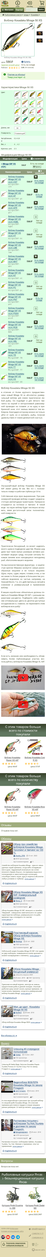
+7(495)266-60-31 (37, 1237)
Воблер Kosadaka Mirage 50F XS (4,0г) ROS (16, 325)
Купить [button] (27, 61)
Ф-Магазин (14, 1228)
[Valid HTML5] (33, 1244)
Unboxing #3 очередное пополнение (26, 1050)
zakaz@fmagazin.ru (38, 1229)
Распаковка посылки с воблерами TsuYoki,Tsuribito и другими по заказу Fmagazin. (29, 1125)
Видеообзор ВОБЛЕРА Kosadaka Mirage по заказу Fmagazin (28, 1085)
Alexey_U (18, 901)
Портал (19, 9)
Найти (41, 9)
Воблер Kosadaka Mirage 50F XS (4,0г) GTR (16, 205)
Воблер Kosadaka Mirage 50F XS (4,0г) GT (16, 193)
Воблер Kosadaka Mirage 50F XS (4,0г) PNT (16, 297)
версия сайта (40, 1250)
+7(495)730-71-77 (37, 1233)
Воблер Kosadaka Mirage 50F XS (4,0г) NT (16, 273)
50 (17, 128)
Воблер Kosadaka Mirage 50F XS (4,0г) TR (16, 352)
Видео (5, 1043)
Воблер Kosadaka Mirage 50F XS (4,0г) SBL (16, 338)
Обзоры (6, 838)
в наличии (38, 158)
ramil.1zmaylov (20, 1091)
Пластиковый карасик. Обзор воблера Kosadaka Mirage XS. (28, 935)
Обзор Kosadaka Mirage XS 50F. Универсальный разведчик (28, 894)
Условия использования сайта (12, 1231)
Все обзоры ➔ (9, 1035)
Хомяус (18, 1055)
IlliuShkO (18, 1012)
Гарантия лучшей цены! (10, 65)
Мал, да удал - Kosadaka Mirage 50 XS (27, 1008)
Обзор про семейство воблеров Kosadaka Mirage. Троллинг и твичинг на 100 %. (28, 848)
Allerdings (18, 941)
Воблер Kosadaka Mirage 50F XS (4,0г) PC (16, 285)
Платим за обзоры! (16, 74)
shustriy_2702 (20, 855)
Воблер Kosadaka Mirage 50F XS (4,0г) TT (16, 364)
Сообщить (36, 217)
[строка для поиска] (32, 9)
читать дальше (29, 879)
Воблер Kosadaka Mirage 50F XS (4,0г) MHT (16, 259)
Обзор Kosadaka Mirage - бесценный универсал (27, 970)
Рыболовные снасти (13, 14)
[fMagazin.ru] (4, 3)
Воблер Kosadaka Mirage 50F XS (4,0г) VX (16, 376)
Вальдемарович (21, 1132)
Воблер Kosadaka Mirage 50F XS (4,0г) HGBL (16, 219)
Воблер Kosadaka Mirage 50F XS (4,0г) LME (16, 245)
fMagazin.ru (3, 15)
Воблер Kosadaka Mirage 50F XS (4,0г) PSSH (16, 311)
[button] (3, 1237)
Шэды (26, 14)
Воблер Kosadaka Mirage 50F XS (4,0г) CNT (16, 179)
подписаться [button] (11, 883)
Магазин (9, 9)
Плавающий (20, 133)
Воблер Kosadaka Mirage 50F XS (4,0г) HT (16, 233)
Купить (38, 167)
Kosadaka (34, 14)
